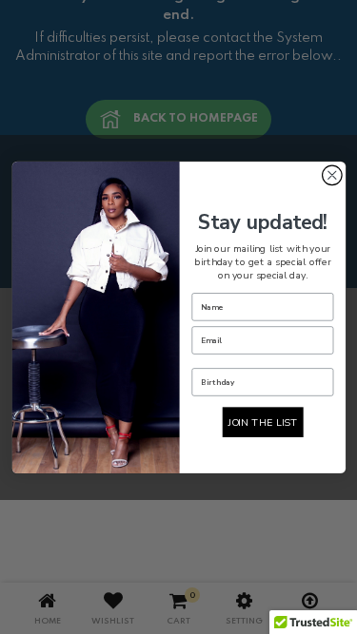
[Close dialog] (332, 175)
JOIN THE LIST (262, 422)
